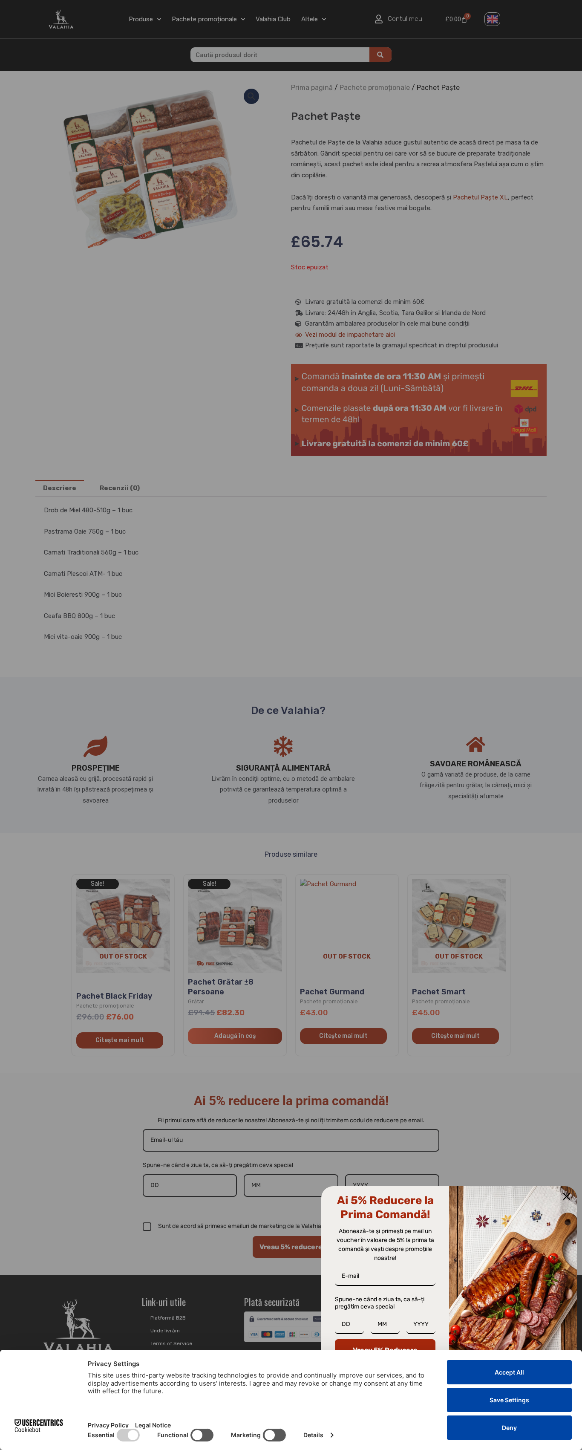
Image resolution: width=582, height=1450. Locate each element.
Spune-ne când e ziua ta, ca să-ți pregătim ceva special (379, 1303)
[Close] (566, 1196)
